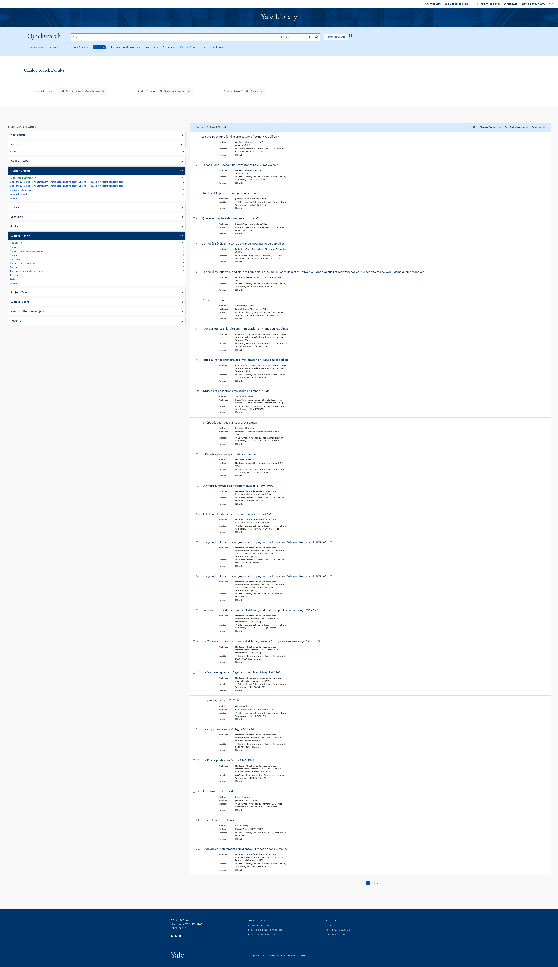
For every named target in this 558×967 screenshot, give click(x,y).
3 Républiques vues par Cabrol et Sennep (229, 422)
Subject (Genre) (20, 301)
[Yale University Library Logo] (279, 17)
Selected (537, 127)
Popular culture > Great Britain (82, 91)
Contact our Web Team (262, 934)
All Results (81, 47)
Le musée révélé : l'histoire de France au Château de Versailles (243, 243)
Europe (14, 255)
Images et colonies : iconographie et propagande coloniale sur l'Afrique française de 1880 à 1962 (267, 542)
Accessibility (333, 920)
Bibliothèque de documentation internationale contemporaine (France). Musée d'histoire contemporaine (68, 185)
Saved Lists (435, 3)
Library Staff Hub (336, 934)
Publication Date (20, 161)
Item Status (17, 134)
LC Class (15, 321)
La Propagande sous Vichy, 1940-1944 (228, 729)
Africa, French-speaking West (26, 251)
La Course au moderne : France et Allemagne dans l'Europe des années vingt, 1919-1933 (261, 610)
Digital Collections (192, 47)
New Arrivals (217, 47)
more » (14, 198)
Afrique (14, 267)
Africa (13, 246)
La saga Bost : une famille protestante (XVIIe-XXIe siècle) (240, 136)
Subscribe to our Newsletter (265, 930)
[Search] (316, 37)
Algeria (14, 275)
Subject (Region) (21, 235)
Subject (15, 226)
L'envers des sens (213, 300)
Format (15, 144)
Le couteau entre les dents (221, 791)
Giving (330, 925)
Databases (169, 47)
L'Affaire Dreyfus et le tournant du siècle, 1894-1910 (238, 514)
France (254, 91)
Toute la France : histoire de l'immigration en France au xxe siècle (245, 328)
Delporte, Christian (20, 190)
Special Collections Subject (27, 311)
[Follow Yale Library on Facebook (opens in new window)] (172, 936)
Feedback (512, 3)
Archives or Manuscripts (126, 47)
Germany (15, 259)
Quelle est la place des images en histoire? (230, 193)
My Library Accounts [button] (537, 3)
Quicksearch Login (458, 3)
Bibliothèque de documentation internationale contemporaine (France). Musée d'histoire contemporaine (68, 181)
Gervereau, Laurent (174, 91)
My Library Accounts (260, 925)
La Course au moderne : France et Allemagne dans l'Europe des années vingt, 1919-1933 (261, 641)
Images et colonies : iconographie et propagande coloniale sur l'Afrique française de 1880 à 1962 (267, 576)
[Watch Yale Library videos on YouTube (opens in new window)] (180, 936)
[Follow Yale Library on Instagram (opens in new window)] (176, 936)
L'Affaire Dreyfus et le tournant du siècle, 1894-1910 (238, 485)
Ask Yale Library (490, 3)
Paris (12, 279)
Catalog (99, 47)
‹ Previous (211, 127)
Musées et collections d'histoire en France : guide (236, 391)
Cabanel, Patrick (18, 194)
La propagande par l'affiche (221, 700)
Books (13, 151)
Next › (224, 127)
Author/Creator (20, 170)
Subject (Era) (18, 292)
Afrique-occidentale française (26, 271)
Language (16, 216)
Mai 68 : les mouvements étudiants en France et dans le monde (245, 849)
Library (15, 207)
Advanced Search (336, 36)
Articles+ (152, 47)
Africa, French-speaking (23, 263)
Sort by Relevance (515, 127)
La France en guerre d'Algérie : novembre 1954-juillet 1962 (242, 672)
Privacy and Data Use (338, 930)
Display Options (488, 127)
